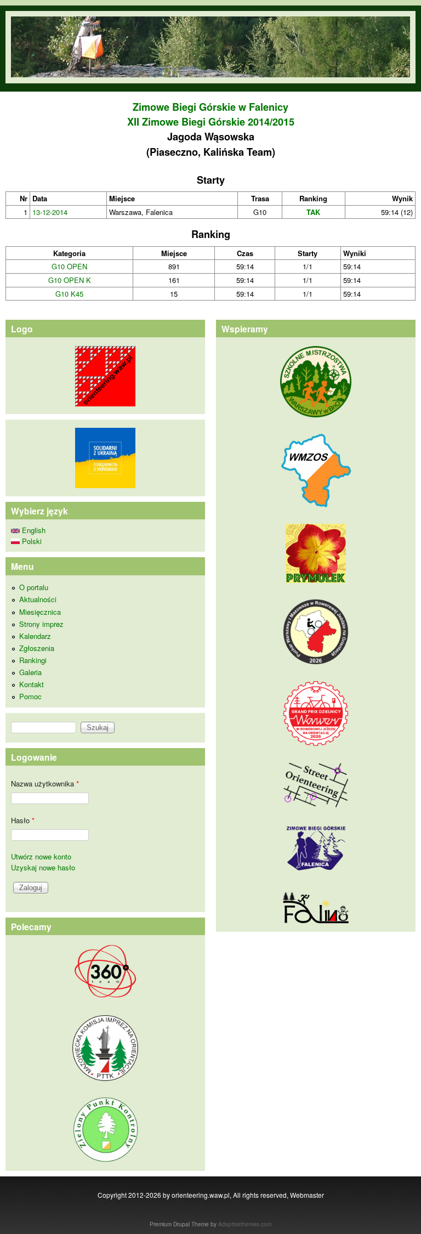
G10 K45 (69, 293)
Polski (31, 541)
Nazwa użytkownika (45, 783)
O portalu (33, 587)
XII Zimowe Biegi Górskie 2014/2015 (210, 122)
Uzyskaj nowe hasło (43, 867)
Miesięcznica (40, 612)
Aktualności (37, 599)
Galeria (30, 672)
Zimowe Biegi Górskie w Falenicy (210, 107)
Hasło (23, 820)
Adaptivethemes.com (244, 1224)
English (32, 530)
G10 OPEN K (69, 280)
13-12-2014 (49, 212)
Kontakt (31, 684)
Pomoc (30, 696)
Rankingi (33, 660)
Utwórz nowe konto (41, 856)
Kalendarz (35, 636)
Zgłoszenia (36, 648)
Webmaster (307, 1194)
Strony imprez (41, 624)
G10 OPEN (69, 266)
